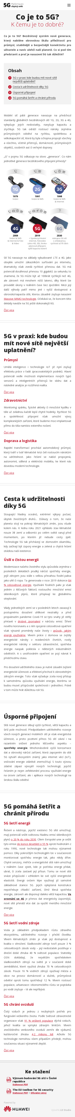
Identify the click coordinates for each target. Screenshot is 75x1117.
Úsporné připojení (24, 92)
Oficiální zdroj (38, 1093)
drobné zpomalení (29, 621)
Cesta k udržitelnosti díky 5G (30, 86)
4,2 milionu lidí (42, 1034)
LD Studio (65, 1110)
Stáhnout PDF (20, 1084)
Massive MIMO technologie (20, 299)
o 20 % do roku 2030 (23, 839)
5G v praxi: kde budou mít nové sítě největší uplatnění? (35, 79)
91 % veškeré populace (38, 1020)
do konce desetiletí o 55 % (32, 844)
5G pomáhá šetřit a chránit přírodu (34, 98)
